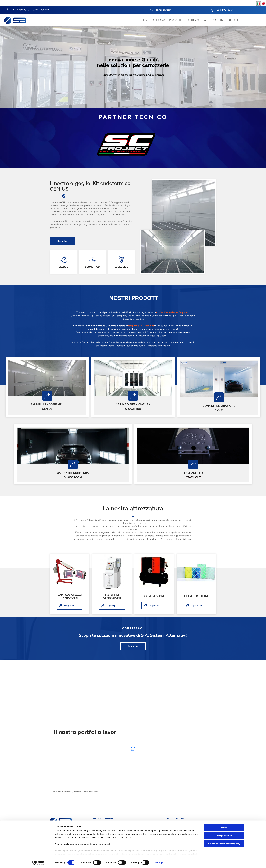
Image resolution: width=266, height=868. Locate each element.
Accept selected (224, 835)
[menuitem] (145, 20)
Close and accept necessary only (224, 843)
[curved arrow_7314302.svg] (47, 395)
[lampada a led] (193, 446)
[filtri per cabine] (196, 572)
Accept (224, 827)
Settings (159, 862)
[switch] (97, 862)
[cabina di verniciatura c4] (133, 378)
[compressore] (154, 572)
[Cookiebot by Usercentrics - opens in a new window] (37, 863)
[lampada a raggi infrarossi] (69, 572)
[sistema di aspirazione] (112, 572)
